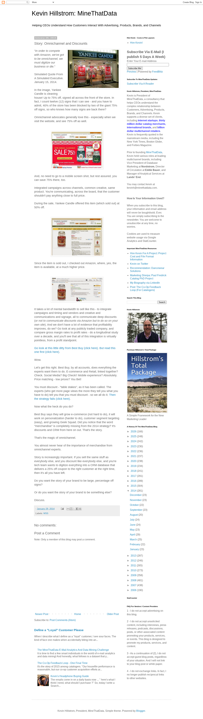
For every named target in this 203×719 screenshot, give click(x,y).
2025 (134, 436)
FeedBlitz (157, 71)
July (132, 519)
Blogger (140, 710)
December (136, 495)
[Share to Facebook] (77, 508)
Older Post (113, 614)
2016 (134, 481)
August (134, 514)
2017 (134, 476)
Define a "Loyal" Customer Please (59, 630)
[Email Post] (62, 508)
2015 (134, 485)
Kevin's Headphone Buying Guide (70, 676)
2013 (134, 555)
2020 (134, 461)
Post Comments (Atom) (63, 620)
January (135, 549)
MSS (45, 513)
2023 (134, 446)
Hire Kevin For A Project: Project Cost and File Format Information (148, 256)
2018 (134, 471)
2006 (134, 590)
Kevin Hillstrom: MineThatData (74, 13)
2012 (134, 560)
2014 (134, 490)
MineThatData (154, 152)
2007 (134, 585)
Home (77, 614)
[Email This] (68, 508)
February (135, 544)
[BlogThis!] (71, 508)
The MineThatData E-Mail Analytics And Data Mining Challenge (73, 650)
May (132, 529)
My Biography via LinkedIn (145, 282)
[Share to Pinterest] (80, 508)
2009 (134, 575)
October (134, 505)
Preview (131, 71)
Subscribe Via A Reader (140, 83)
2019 (134, 466)
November (136, 500)
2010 (134, 570)
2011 (134, 565)
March (134, 539)
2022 (134, 451)
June (133, 524)
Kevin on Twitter (139, 263)
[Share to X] (74, 508)
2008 (134, 580)
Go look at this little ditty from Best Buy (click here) (66, 348)
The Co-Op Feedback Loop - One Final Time (62, 663)
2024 (134, 441)
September (136, 510)
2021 (134, 456)
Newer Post (41, 614)
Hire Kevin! (136, 42)
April (133, 534)
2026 (134, 431)
